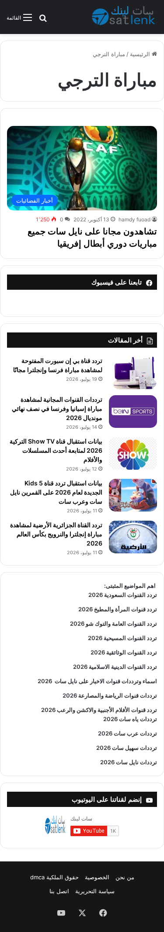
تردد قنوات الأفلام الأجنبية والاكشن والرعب (106, 709)
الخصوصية (97, 877)
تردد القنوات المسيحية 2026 (122, 637)
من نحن (124, 877)
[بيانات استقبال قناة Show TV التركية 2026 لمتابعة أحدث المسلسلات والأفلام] (133, 453)
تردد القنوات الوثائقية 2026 (124, 652)
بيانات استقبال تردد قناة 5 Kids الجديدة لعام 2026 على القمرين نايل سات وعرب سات (56, 492)
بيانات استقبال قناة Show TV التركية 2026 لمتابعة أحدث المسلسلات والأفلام (56, 450)
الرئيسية (141, 54)
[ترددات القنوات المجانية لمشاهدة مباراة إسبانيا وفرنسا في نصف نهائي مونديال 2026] (133, 411)
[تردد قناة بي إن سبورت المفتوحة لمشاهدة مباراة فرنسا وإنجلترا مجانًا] (133, 372)
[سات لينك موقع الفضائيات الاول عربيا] (124, 17)
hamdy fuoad (134, 219)
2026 (45, 681)
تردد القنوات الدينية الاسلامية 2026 (115, 666)
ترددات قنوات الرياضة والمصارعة (117, 695)
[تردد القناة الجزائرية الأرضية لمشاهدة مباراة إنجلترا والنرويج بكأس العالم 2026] (133, 537)
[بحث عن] (42, 21)
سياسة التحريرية (95, 891)
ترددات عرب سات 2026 (127, 733)
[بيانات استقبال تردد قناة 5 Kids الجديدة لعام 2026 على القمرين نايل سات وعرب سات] (133, 495)
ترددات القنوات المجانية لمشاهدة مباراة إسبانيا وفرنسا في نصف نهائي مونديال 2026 (57, 408)
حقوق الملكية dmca (54, 877)
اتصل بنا (59, 891)
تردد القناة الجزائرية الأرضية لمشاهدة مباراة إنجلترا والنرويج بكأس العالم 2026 (56, 534)
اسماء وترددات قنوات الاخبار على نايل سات (104, 681)
